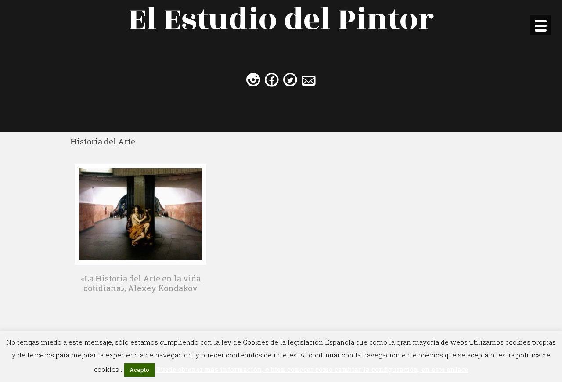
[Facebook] (272, 79)
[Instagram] (253, 79)
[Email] (309, 79)
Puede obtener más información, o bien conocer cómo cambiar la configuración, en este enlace (312, 369)
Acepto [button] (139, 370)
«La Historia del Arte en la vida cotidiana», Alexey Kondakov (141, 283)
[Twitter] (290, 79)
